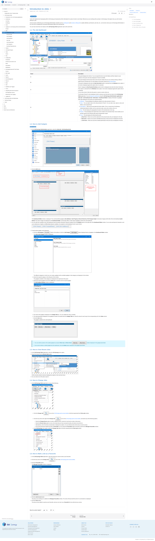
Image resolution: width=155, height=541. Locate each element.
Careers (83, 526)
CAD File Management (32, 529)
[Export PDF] (122, 13)
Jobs (28, 4)
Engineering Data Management (34, 531)
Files (6, 55)
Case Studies (56, 526)
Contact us (108, 526)
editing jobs (77, 22)
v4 (4, 104)
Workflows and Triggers (10, 86)
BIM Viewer (8, 73)
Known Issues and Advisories (9, 109)
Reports (7, 77)
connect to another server (134, 12)
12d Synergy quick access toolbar (61, 413)
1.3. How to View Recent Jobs (137, 23)
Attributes (82, 101)
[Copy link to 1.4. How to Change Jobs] (49, 380)
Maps (7, 82)
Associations (8, 65)
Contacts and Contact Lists (11, 61)
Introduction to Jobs (10, 32)
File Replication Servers (10, 92)
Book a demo (30, 534)
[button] (13, 9)
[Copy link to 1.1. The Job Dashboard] (48, 30)
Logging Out (8, 96)
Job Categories (9, 44)
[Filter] (25, 9)
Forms (7, 88)
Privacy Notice (84, 528)
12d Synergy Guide (21, 4)
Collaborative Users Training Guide (11, 13)
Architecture (8, 19)
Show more (131, 14)
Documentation (7, 4)
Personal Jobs (9, 34)
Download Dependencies (11, 46)
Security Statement (85, 531)
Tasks (7, 51)
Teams (7, 53)
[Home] (6, 1)
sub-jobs (73, 22)
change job (138, 10)
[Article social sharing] (119, 13)
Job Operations (9, 38)
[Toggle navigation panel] (28, 10)
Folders (7, 48)
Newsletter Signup (109, 524)
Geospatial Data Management (33, 528)
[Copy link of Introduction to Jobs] (50, 9)
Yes (47, 510)
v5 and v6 (14, 4)
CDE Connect (30, 532)
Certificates (8, 22)
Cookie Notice (84, 529)
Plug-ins (7, 80)
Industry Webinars (57, 524)
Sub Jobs (8, 40)
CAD (6, 84)
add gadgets (132, 10)
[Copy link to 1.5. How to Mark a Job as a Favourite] (58, 454)
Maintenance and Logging (11, 94)
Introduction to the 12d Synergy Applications (14, 17)
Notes (7, 63)
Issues (7, 75)
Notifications (8, 67)
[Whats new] (152, 2)
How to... (5, 107)
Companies (8, 59)
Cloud (6, 102)
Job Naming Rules (10, 42)
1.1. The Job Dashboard (136, 19)
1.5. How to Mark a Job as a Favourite (138, 27)
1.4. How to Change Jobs (136, 25)
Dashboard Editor (143, 12)
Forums (7, 71)
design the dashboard (94, 96)
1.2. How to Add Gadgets (136, 21)
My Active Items (112, 81)
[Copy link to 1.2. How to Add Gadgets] (49, 124)
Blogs (55, 529)
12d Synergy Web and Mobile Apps (11, 98)
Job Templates (9, 36)
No (53, 510)
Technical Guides (8, 100)
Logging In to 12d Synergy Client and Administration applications (16, 26)
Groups (7, 28)
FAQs (5, 106)
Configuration (8, 57)
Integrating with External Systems (12, 90)
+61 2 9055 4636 (94, 534)
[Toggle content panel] (127, 9)
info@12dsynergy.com (104, 534)
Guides (55, 528)
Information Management (33, 524)
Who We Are (83, 524)
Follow (114, 13)
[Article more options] (124, 13)
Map (81, 109)
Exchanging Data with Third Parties (12, 69)
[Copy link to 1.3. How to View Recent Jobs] (52, 350)
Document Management (32, 526)
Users (7, 24)
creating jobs (66, 22)
